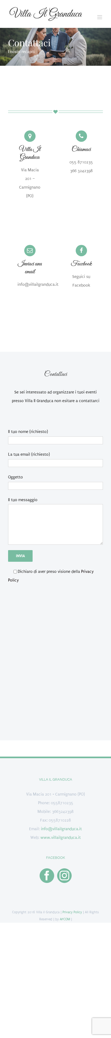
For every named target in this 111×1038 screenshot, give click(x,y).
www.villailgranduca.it (60, 837)
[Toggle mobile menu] (100, 17)
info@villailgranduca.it (61, 828)
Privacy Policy (72, 912)
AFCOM (65, 919)
